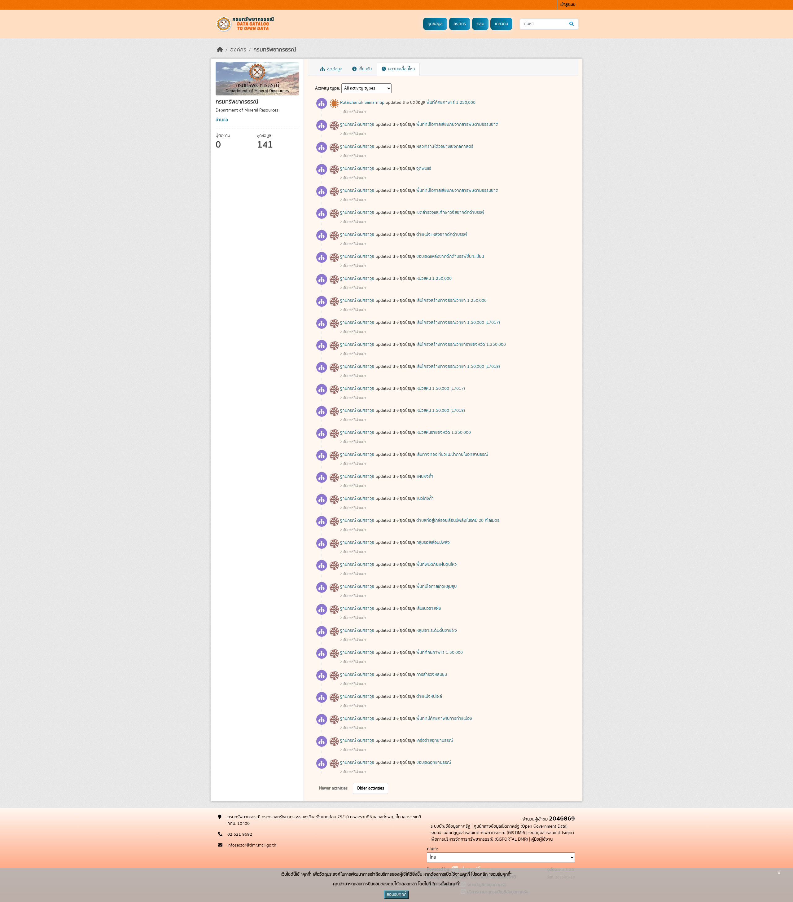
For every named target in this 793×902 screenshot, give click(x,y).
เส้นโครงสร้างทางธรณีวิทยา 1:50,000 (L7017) (458, 322)
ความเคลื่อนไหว (401, 69)
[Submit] (572, 24)
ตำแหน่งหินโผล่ (429, 696)
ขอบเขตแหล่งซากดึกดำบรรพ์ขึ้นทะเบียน (450, 256)
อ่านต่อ (222, 120)
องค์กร (459, 24)
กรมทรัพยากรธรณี (274, 50)
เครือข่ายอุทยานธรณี (434, 740)
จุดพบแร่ (423, 168)
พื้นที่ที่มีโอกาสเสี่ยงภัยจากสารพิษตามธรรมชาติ (457, 124)
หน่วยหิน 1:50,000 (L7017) (440, 388)
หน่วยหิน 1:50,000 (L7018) (440, 410)
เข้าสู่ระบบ (568, 5)
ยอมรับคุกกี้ (396, 894)
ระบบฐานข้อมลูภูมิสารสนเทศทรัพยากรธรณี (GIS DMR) (478, 833)
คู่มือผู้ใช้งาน (542, 839)
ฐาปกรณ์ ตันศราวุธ (357, 124)
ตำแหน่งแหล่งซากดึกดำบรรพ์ (441, 234)
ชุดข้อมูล (435, 24)
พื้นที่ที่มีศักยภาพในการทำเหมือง (444, 718)
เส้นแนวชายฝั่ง (428, 608)
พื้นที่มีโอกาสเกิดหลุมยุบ (436, 586)
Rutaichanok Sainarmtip (362, 102)
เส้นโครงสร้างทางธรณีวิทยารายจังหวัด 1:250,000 (461, 344)
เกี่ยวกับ (501, 24)
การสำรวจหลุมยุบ (431, 674)
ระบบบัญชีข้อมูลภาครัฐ (450, 826)
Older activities (370, 788)
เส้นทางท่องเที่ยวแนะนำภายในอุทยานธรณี (452, 454)
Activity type (327, 88)
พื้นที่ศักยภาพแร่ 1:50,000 (439, 652)
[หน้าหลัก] (220, 50)
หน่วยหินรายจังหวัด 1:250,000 (443, 432)
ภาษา (432, 849)
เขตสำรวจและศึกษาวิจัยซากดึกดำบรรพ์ (450, 212)
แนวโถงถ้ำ (425, 498)
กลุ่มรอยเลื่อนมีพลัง (433, 542)
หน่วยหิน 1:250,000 (434, 278)
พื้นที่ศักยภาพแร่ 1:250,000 (451, 102)
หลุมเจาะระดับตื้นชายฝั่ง (436, 630)
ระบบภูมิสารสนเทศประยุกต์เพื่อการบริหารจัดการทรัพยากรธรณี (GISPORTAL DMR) (502, 836)
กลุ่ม (480, 24)
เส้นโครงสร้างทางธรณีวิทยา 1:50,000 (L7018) (458, 366)
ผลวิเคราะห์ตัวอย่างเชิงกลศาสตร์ (444, 146)
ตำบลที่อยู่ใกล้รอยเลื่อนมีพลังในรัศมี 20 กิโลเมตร (457, 520)
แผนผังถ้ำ (424, 476)
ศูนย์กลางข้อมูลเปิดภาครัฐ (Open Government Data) (520, 826)
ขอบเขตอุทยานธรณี (433, 762)
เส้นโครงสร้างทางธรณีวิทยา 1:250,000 (451, 300)
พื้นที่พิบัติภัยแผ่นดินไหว (436, 564)
